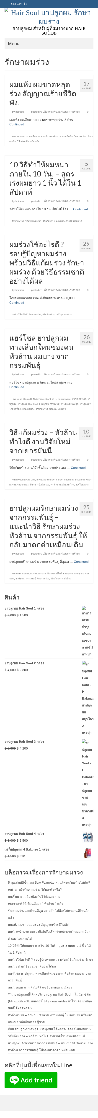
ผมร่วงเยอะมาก (66, 479)
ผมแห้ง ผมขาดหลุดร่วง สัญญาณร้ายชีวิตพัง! (38, 924)
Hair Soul (16, 399)
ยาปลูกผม (80, 479)
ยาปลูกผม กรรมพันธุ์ (49, 404)
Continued (16, 124)
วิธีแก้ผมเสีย (23, 141)
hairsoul (19, 111)
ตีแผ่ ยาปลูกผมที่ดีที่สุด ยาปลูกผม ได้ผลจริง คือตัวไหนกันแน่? (49, 1029)
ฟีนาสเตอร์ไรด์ (79, 399)
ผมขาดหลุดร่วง (20, 136)
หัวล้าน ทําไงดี (66, 484)
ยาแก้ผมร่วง (28, 409)
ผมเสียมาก (34, 136)
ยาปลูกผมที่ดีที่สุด (69, 404)
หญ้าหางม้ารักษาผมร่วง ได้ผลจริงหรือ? (35, 889)
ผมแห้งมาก (55, 136)
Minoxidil (27, 399)
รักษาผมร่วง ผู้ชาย (26, 484)
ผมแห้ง (44, 136)
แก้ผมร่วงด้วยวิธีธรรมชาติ (69, 221)
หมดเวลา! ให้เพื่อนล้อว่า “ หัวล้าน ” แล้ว (35, 903)
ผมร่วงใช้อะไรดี (20, 314)
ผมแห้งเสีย (67, 136)
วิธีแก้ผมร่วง (49, 221)
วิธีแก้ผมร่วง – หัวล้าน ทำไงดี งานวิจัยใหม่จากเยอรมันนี (46, 1036)
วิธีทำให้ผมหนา (33, 221)
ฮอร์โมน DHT (82, 484)
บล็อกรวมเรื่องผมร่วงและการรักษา (61, 111)
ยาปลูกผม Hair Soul (28, 404)
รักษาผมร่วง (80, 136)
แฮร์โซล (62, 409)
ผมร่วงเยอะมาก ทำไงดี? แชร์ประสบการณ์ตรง (40, 987)
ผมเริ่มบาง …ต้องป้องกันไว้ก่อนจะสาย (34, 896)
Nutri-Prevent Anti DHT (44, 399)
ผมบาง (25, 573)
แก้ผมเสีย (34, 141)
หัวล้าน (53, 409)
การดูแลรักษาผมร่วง (46, 479)
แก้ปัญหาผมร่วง (64, 314)
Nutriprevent (64, 399)
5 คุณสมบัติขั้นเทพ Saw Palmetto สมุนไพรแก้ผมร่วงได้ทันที (49, 882)
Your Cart (18, 3)
